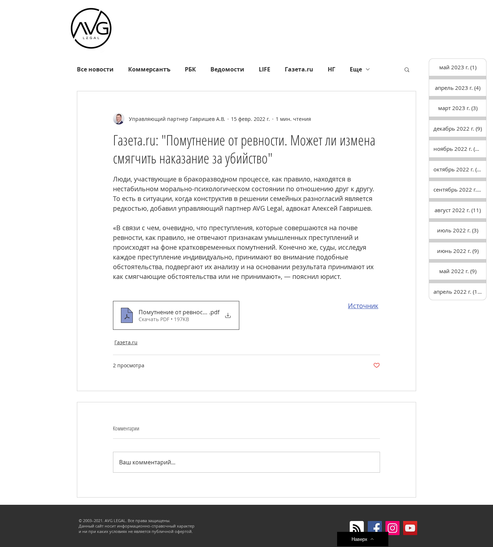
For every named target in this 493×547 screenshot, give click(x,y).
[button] (406, 69)
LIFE (264, 69)
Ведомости (227, 69)
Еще (356, 69)
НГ (331, 69)
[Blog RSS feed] (357, 528)
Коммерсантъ (149, 69)
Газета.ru (299, 69)
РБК (190, 69)
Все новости (95, 69)
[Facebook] (375, 528)
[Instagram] (392, 528)
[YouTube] (410, 528)
